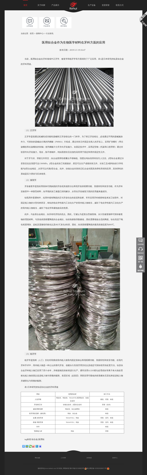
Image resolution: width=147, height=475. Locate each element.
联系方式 (120, 5)
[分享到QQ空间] (27, 446)
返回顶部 (141, 270)
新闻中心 (39, 33)
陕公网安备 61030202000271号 (97, 468)
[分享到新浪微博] (33, 446)
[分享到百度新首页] (40, 446)
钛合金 (35, 439)
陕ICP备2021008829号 (77, 468)
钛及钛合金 (119, 59)
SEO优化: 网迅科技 (62, 468)
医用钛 (41, 439)
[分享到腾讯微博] (37, 446)
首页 (25, 5)
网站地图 (37, 458)
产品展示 (55, 5)
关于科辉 (41, 5)
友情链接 (89, 458)
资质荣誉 (106, 5)
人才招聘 (63, 458)
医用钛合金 (36, 59)
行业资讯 (49, 33)
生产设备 (92, 5)
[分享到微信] (30, 446)
